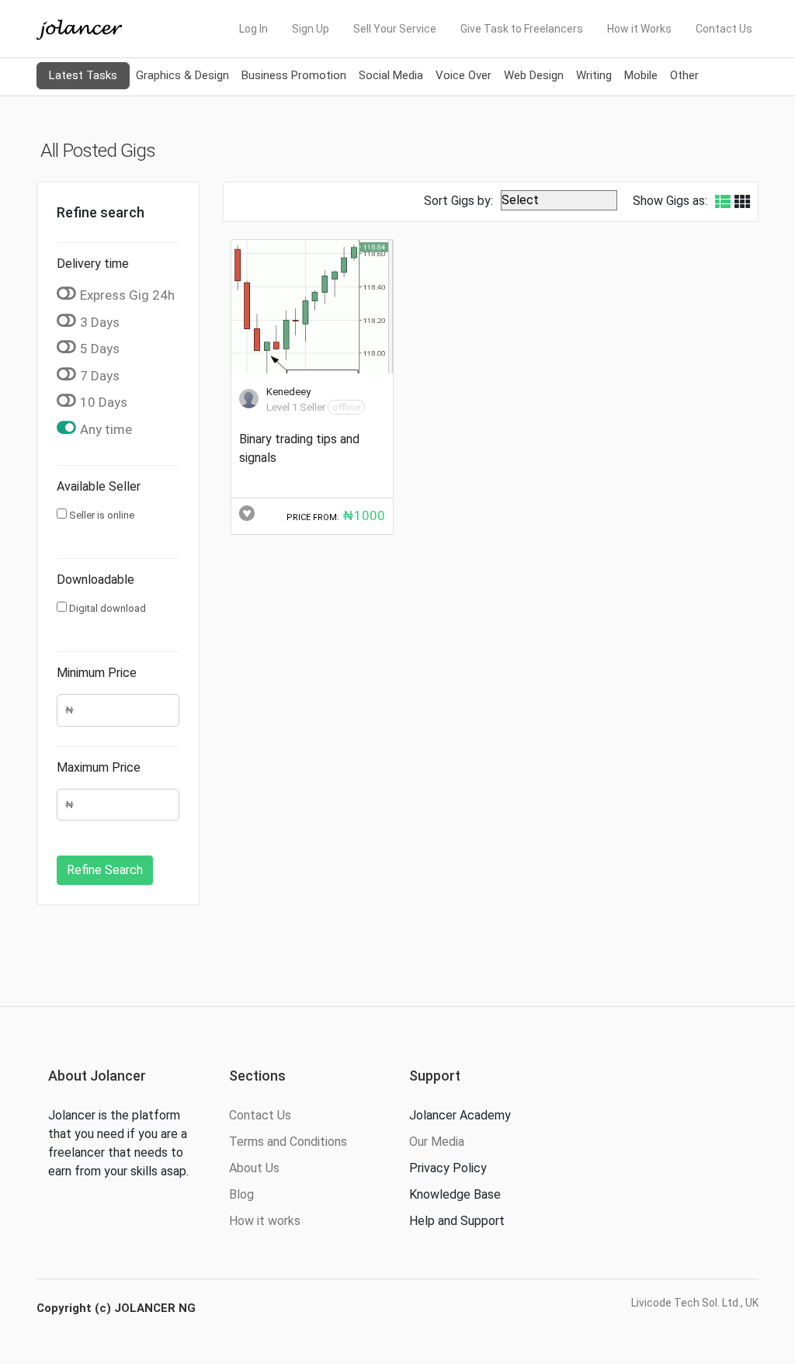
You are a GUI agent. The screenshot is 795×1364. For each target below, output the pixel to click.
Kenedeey (288, 391)
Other (684, 75)
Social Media (391, 75)
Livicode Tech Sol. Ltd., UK (695, 1302)
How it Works (639, 29)
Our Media (436, 1141)
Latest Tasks (83, 75)
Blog (241, 1194)
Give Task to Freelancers (521, 29)
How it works (264, 1220)
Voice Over (463, 75)
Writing (594, 75)
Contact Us (724, 29)
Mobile (641, 75)
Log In (253, 29)
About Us (254, 1168)
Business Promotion (293, 75)
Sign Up (310, 29)
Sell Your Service (394, 29)
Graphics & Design (182, 75)
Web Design (534, 75)
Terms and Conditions (288, 1141)
